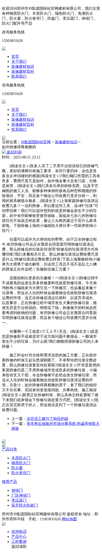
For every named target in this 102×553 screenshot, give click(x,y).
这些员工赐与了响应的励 (47, 419)
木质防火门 (20, 458)
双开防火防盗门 (24, 505)
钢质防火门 (20, 463)
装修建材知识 (22, 66)
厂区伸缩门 (20, 495)
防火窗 (17, 468)
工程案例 (19, 542)
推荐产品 (9, 482)
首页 (15, 56)
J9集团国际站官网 (36, 142)
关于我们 (19, 61)
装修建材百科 (22, 71)
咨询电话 (19, 532)
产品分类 (9, 449)
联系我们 (19, 76)
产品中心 (19, 537)
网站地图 (69, 519)
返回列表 (14, 152)
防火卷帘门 (20, 473)
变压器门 (19, 500)
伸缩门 (17, 490)
